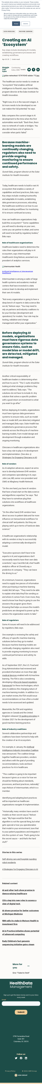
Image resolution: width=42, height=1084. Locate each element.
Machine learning (25, 31)
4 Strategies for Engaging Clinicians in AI (20, 869)
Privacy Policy (10, 1071)
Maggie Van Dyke (5, 69)
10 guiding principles (28, 716)
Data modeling (9, 31)
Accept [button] (16, 24)
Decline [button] (25, 24)
